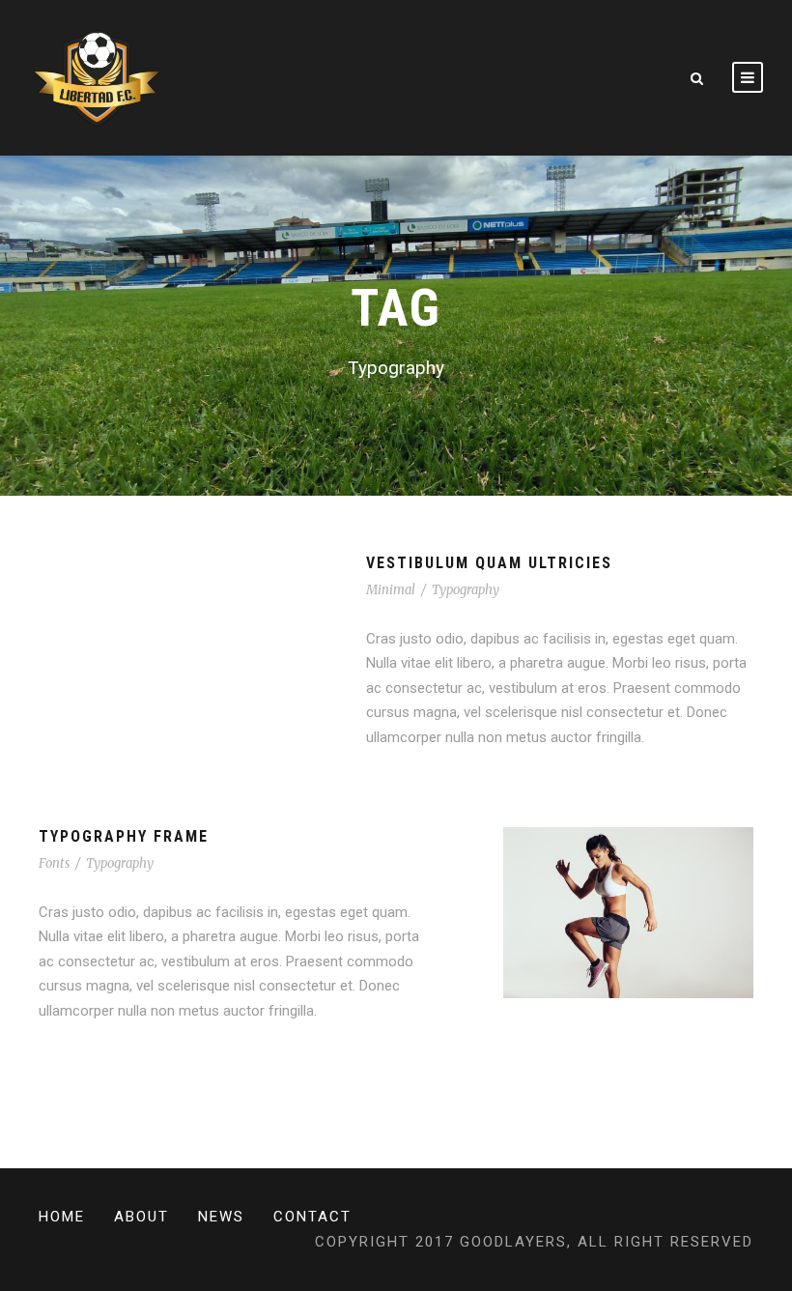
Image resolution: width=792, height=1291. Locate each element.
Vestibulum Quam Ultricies (489, 563)
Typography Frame (124, 836)
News (221, 1216)
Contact (312, 1216)
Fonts (54, 863)
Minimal (390, 590)
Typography (465, 590)
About (141, 1216)
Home (62, 1216)
